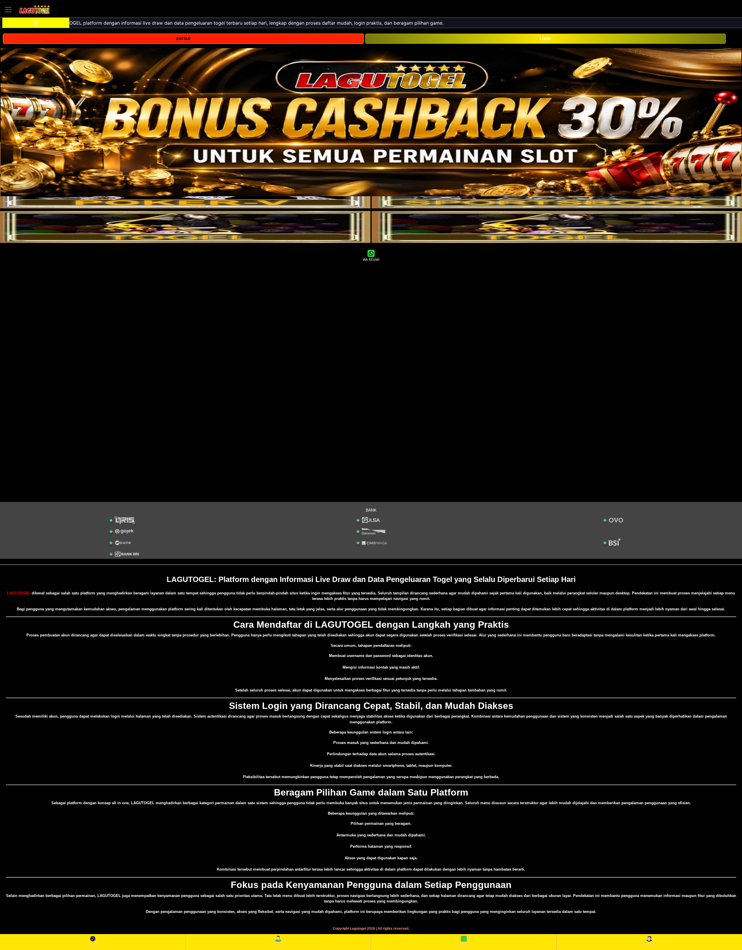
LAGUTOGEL (18, 593)
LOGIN (545, 39)
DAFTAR (183, 39)
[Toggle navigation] (8, 9)
